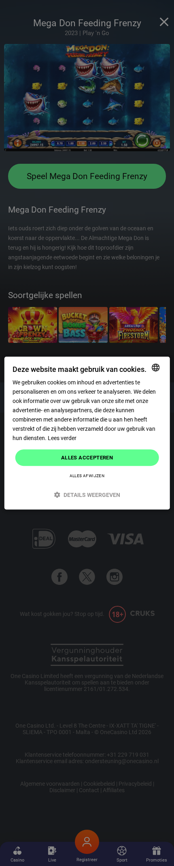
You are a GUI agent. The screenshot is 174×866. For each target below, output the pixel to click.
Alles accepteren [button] (87, 458)
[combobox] (155, 367)
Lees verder (62, 438)
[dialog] (87, 433)
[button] (87, 494)
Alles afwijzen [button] (87, 476)
